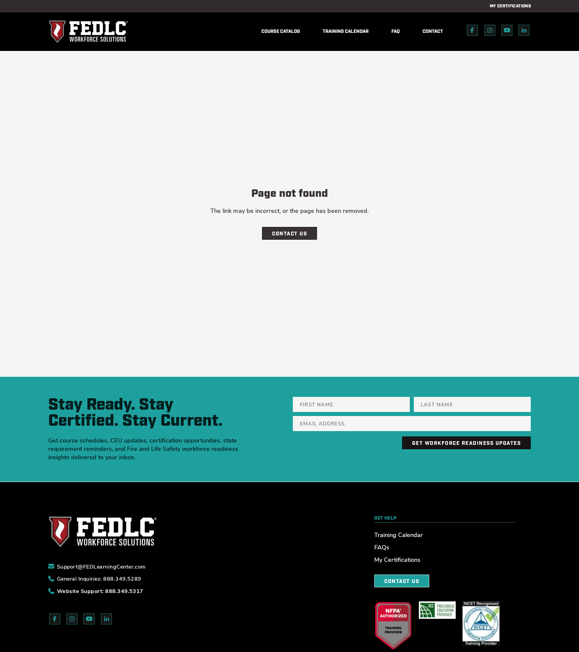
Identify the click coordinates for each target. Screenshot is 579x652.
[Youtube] (507, 31)
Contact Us (289, 234)
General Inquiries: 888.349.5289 (99, 578)
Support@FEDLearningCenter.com (101, 566)
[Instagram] (490, 31)
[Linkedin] (524, 31)
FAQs (381, 547)
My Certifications (397, 559)
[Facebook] (472, 31)
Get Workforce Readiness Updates (466, 443)
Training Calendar (398, 535)
